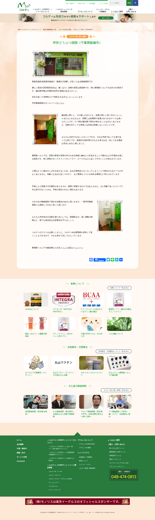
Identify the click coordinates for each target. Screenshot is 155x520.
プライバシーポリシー (116, 466)
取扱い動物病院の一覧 (49, 29)
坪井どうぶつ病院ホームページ (70, 248)
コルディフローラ (54, 475)
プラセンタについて (85, 11)
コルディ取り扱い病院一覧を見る (116, 390)
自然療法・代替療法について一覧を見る (113, 351)
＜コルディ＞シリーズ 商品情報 (63, 10)
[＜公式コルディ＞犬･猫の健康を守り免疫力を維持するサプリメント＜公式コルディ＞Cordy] (24, 6)
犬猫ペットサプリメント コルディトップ (29, 29)
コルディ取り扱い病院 (64, 29)
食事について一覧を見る (119, 288)
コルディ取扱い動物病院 (87, 468)
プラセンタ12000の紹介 (87, 444)
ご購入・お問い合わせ (116, 444)
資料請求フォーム (115, 455)
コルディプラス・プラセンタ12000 (60, 479)
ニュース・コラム (85, 464)
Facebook (21, 461)
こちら (61, 103)
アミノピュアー (54, 482)
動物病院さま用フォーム (117, 452)
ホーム (19, 440)
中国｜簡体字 (69, 3)
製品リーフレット (115, 459)
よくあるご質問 (117, 11)
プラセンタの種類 (85, 447)
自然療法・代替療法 (85, 457)
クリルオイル (53, 486)
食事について (83, 461)
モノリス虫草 (103, 3)
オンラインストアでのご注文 (119, 463)
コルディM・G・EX (55, 471)
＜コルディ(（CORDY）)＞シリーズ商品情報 (61, 466)
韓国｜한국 (81, 3)
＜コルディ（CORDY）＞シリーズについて (42, 10)
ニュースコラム (83, 452)
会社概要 (92, 3)
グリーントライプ (54, 490)
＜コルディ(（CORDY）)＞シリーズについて (61, 441)
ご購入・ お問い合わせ (131, 10)
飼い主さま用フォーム (116, 448)
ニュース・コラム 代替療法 (103, 10)
